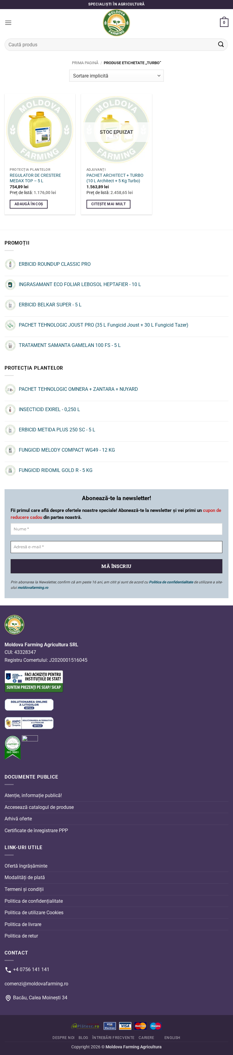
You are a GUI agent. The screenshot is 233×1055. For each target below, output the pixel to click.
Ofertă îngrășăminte (26, 866)
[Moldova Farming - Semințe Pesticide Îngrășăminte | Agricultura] (116, 22)
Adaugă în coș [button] (29, 204)
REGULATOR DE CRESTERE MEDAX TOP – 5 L (35, 178)
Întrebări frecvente (113, 1038)
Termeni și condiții (24, 889)
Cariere (146, 1038)
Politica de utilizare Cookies (34, 912)
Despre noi (63, 1038)
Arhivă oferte (18, 819)
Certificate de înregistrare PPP (36, 830)
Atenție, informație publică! (33, 795)
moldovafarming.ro (33, 587)
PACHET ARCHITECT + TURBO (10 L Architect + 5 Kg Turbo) (115, 178)
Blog (83, 1038)
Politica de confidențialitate (34, 901)
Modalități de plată (25, 877)
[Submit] (221, 45)
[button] (8, 22)
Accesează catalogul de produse (39, 807)
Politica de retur (21, 936)
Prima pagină (85, 63)
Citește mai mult (108, 204)
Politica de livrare (23, 924)
